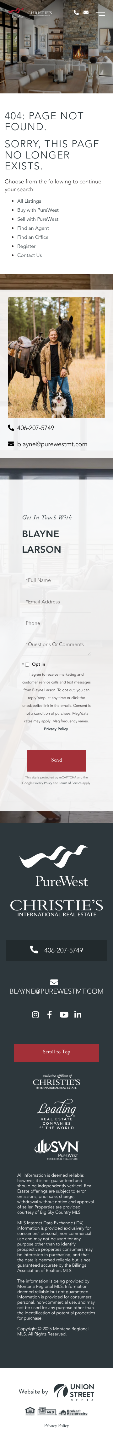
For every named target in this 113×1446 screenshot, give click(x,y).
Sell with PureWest (37, 219)
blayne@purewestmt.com (52, 444)
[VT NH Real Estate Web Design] (56, 1392)
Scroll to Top (56, 1053)
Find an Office (33, 237)
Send (56, 761)
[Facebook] (49, 1014)
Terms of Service (70, 783)
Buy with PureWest (38, 210)
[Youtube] (63, 1014)
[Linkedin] (78, 1014)
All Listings (29, 201)
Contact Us (29, 255)
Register (26, 246)
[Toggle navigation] (100, 13)
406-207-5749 (35, 428)
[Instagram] (35, 1014)
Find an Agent (33, 228)
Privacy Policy (56, 729)
